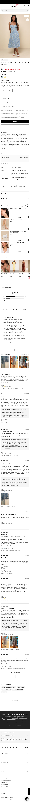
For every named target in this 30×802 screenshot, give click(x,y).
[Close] (29, 789)
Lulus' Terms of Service (22, 113)
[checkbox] (15, 296)
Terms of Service (15, 718)
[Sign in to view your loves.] (25, 6)
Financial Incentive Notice (21, 114)
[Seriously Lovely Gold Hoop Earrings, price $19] (5, 213)
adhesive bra (14, 179)
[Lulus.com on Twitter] (10, 747)
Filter (23, 349)
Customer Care (4, 762)
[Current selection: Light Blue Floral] (2, 77)
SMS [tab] (8, 102)
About (2, 771)
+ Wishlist (15, 126)
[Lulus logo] (15, 5)
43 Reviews (26, 157)
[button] (26, 16)
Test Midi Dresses (6, 689)
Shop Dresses (4, 753)
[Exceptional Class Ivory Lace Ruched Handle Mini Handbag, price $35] (5, 236)
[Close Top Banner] (28, 2)
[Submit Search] (27, 10)
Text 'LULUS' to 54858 (15, 726)
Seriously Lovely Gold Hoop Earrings (18, 208)
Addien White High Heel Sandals (17, 219)
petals (18, 179)
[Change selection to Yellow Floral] (5, 77)
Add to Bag (19, 228)
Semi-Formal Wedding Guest (8, 687)
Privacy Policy (11, 114)
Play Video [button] (5, 59)
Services (3, 766)
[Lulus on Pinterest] (5, 747)
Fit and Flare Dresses (18, 689)
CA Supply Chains (4, 782)
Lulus (2, 65)
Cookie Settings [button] (4, 784)
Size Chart (5, 163)
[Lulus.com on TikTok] (16, 747)
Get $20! (28, 792)
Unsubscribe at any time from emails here (8, 740)
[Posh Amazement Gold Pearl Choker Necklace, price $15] (5, 247)
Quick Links (4, 757)
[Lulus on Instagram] (2, 747)
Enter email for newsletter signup (7, 735)
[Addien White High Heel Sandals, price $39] (5, 224)
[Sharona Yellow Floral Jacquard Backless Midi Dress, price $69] (14, 266)
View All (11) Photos (24, 354)
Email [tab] (22, 102)
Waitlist (15, 121)
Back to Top (15, 700)
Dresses (4, 692)
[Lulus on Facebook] (7, 747)
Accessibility (3, 791)
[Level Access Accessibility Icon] (26, 747)
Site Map (3, 793)
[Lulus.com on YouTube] (13, 747)
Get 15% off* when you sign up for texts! (15, 714)
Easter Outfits (21, 687)
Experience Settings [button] (5, 786)
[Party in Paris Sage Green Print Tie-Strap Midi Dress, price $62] (5, 266)
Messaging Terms (4, 114)
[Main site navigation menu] (2, 6)
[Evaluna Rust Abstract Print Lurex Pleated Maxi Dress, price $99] (23, 266)
